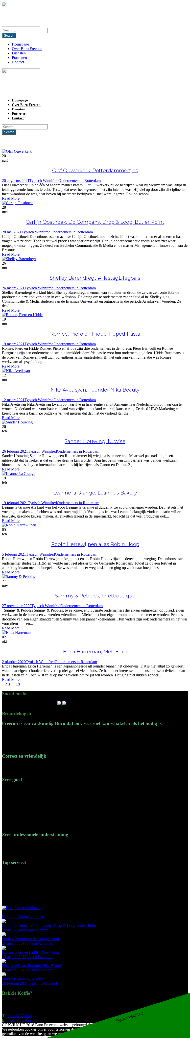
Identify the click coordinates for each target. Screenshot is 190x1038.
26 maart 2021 (13, 288)
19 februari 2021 (15, 503)
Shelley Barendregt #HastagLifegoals (95, 278)
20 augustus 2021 (15, 180)
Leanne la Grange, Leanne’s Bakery (95, 493)
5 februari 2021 (14, 554)
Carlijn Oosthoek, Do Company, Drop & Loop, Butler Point (95, 222)
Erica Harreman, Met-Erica (95, 652)
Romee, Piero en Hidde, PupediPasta (95, 334)
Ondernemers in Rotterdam (79, 180)
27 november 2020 (16, 606)
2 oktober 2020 (14, 662)
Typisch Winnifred (43, 180)
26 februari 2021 (15, 451)
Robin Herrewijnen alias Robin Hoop (95, 544)
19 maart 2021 (13, 344)
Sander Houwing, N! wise (95, 441)
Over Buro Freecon (27, 49)
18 (18, 684)
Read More (11, 198)
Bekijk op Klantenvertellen (23, 916)
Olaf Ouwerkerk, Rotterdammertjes (95, 170)
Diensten (19, 53)
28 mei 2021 (12, 232)
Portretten (19, 57)
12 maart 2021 (13, 400)
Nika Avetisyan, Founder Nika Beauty (95, 390)
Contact (18, 62)
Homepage (20, 44)
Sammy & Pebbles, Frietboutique (95, 596)
